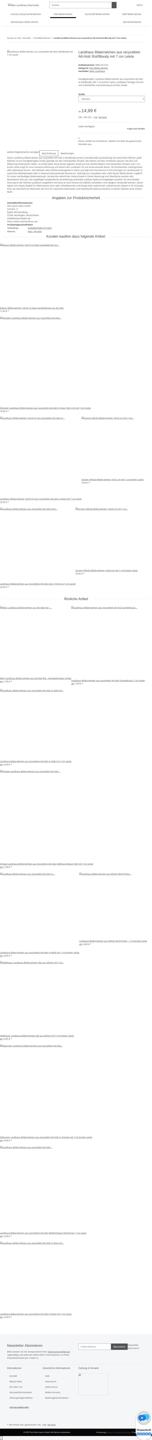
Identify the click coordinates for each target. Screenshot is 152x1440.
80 (41, 228)
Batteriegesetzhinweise (56, 1397)
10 (43, 228)
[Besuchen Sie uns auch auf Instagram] (9, 1419)
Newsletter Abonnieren (133, 1347)
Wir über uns (16, 1386)
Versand (103, 117)
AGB (47, 1376)
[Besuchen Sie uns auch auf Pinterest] (9, 1415)
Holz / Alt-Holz (35, 231)
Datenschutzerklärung (59, 1351)
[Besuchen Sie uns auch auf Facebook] (9, 1412)
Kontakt (13, 1376)
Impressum (50, 1381)
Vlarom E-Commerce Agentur (118, 1432)
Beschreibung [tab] (49, 153)
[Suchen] (114, 5)
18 (48, 228)
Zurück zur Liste (14, 38)
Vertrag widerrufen (19, 1407)
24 (29, 228)
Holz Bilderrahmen (98, 68)
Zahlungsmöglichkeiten (21, 1397)
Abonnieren (119, 1346)
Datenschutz (51, 1386)
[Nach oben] (1, 1438)
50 (36, 228)
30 (31, 228)
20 (50, 228)
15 (45, 228)
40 (34, 228)
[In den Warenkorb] (9, 48)
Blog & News (16, 1381)
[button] (126, 5)
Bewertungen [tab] (67, 153)
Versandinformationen (21, 1392)
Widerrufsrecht (52, 1392)
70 (38, 228)
